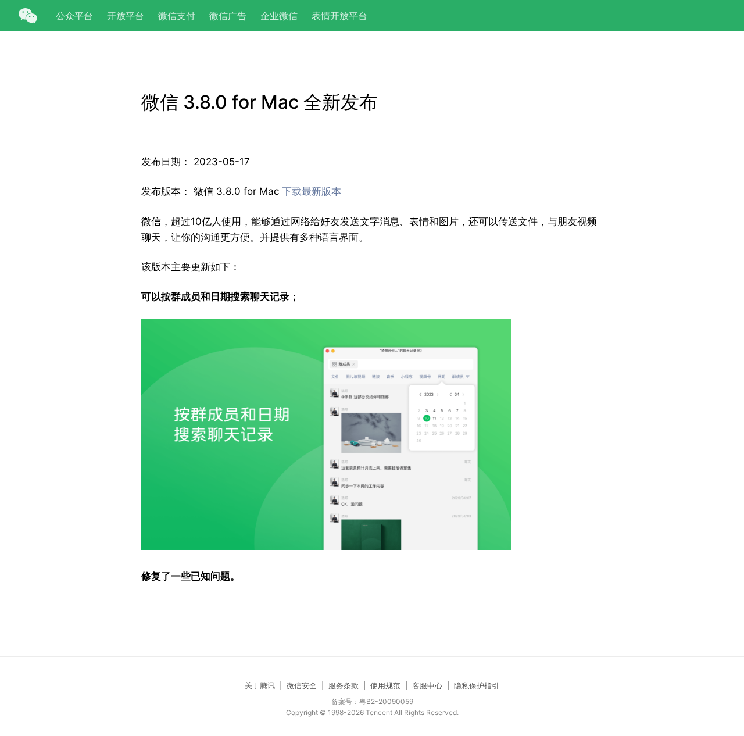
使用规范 (385, 685)
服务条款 (343, 685)
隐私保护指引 (476, 685)
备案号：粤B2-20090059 (372, 701)
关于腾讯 (260, 685)
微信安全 (302, 685)
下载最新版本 (311, 191)
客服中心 (427, 685)
